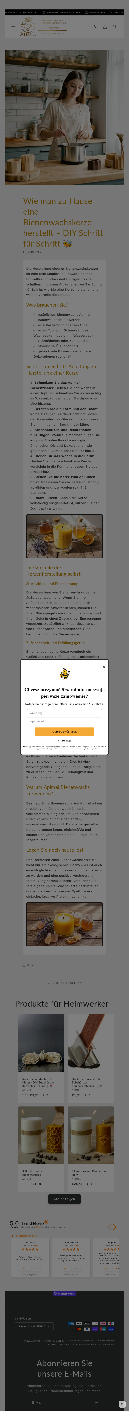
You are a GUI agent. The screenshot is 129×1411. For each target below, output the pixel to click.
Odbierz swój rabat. (64, 731)
